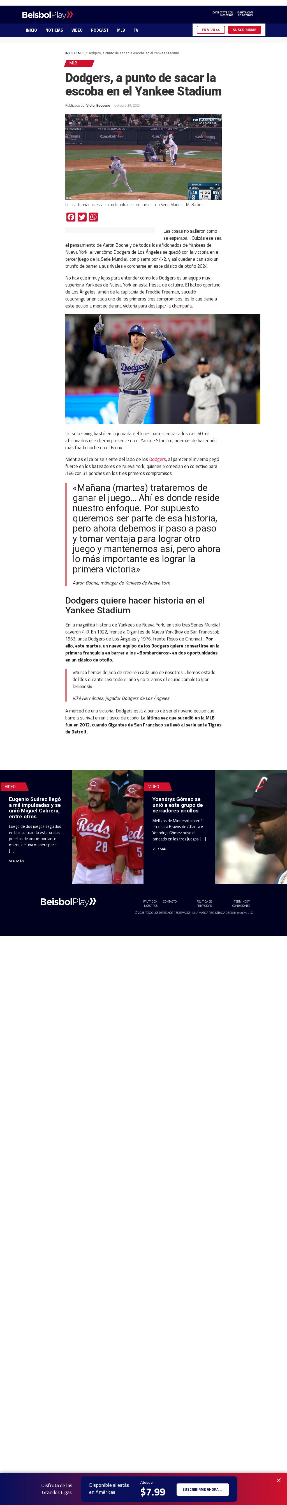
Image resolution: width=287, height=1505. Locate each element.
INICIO (31, 30)
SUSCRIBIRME (244, 29)
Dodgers (157, 459)
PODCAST (100, 30)
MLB (121, 30)
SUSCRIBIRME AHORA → (203, 1489)
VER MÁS (16, 861)
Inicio (70, 53)
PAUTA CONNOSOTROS (245, 14)
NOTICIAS (54, 30)
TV (135, 30)
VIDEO (77, 30)
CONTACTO (170, 901)
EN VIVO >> (211, 29)
